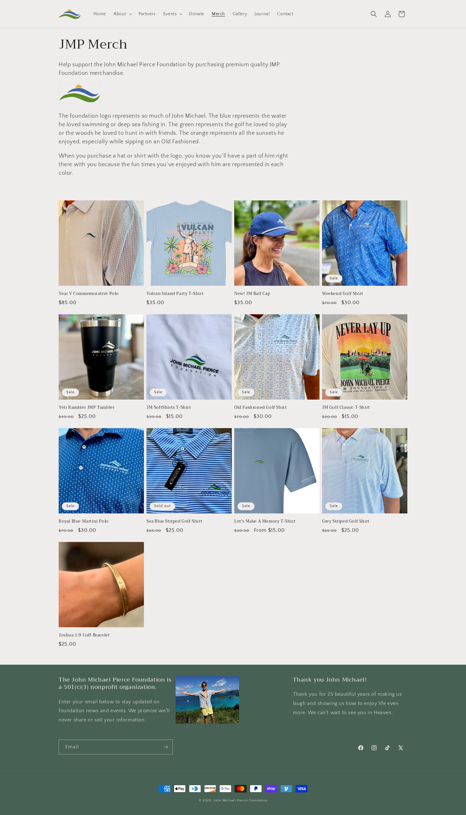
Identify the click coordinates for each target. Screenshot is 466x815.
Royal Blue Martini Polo (84, 521)
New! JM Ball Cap (252, 294)
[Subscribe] (165, 747)
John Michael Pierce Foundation (240, 800)
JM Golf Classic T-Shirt (346, 407)
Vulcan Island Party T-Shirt (175, 294)
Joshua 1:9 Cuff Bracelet (84, 635)
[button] (122, 14)
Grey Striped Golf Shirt (346, 521)
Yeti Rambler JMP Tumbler (86, 407)
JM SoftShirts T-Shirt (168, 407)
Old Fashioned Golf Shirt (260, 407)
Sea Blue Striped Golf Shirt (174, 521)
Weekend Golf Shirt (342, 294)
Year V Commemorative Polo (89, 294)
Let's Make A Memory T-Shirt (264, 521)
